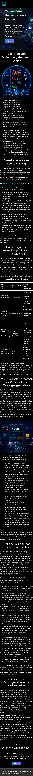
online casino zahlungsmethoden (12, 183)
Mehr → (9, 41)
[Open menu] (30, 4)
